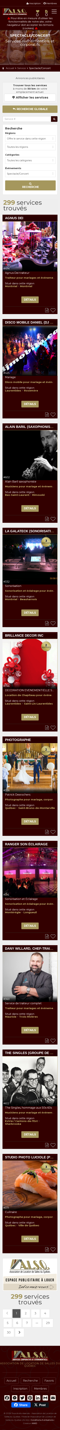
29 (48, 1323)
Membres (51, 3)
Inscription (35, 3)
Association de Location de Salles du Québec (15, 11)
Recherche (30, 187)
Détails (30, 299)
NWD (34, 1423)
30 (9, 1332)
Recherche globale (32, 109)
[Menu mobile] (54, 12)
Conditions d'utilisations (42, 1420)
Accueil (11, 1380)
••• (37, 1323)
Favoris (49, 1380)
